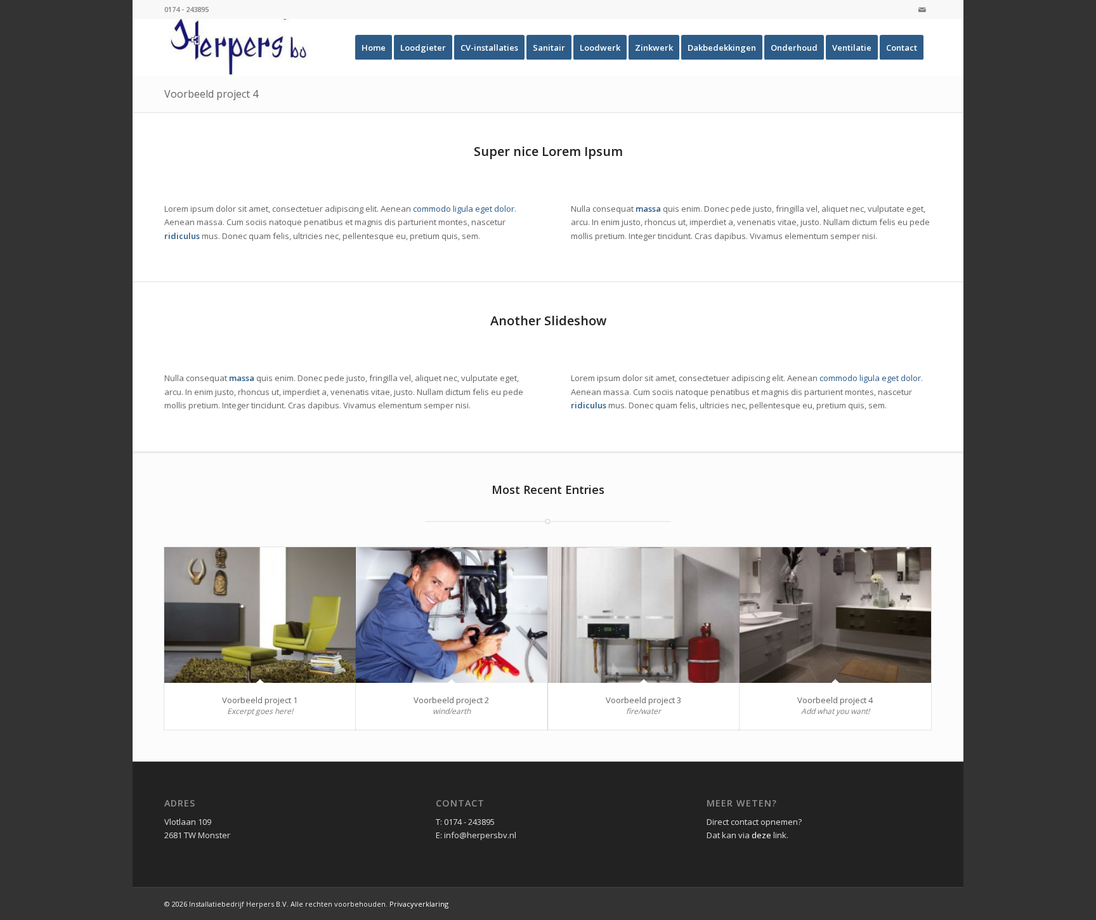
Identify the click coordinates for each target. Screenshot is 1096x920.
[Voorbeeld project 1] (260, 615)
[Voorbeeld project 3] (644, 615)
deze (761, 835)
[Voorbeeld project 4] (835, 615)
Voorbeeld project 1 (259, 700)
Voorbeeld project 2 (451, 700)
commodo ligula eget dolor (463, 208)
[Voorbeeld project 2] (451, 615)
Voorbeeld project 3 (643, 700)
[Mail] (922, 9)
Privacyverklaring (418, 904)
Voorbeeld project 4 (211, 94)
